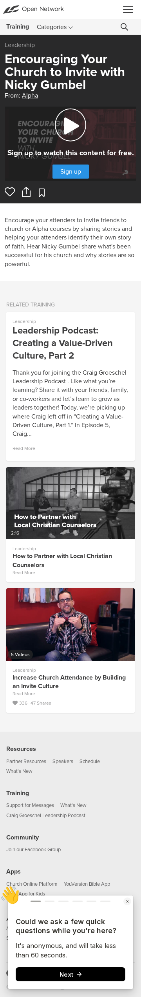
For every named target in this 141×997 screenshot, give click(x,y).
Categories (52, 27)
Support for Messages (30, 805)
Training (17, 793)
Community (22, 837)
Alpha (30, 96)
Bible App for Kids (25, 894)
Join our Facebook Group (33, 850)
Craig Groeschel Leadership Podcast (45, 815)
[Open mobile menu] (130, 9)
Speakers (62, 761)
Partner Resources (26, 761)
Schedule (90, 761)
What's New (19, 771)
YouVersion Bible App (87, 884)
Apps (13, 872)
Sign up (70, 171)
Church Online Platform (32, 884)
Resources (21, 749)
